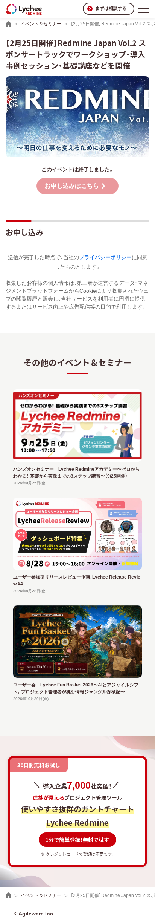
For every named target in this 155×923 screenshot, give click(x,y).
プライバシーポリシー (105, 257)
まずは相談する (111, 8)
